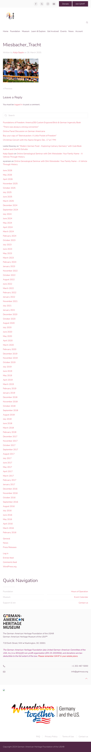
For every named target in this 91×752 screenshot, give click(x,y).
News (5, 543)
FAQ (38, 736)
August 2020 (9, 323)
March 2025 (8, 201)
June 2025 (7, 196)
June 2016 (7, 515)
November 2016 (10, 493)
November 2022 (10, 270)
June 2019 (7, 371)
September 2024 (10, 209)
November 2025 (10, 183)
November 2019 (10, 358)
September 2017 (10, 449)
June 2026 (7, 170)
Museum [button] (25, 31)
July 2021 (7, 305)
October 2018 (9, 406)
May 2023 (7, 253)
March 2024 (8, 231)
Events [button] (63, 31)
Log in (5, 553)
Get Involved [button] (53, 31)
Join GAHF (80, 3)
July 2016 (7, 510)
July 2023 (7, 244)
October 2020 (9, 318)
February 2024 (9, 235)
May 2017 (7, 467)
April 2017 (8, 471)
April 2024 (8, 227)
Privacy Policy (51, 736)
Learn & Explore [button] (38, 31)
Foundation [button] (15, 31)
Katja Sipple (18, 52)
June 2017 (7, 462)
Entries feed (8, 557)
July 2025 (7, 192)
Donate (65, 3)
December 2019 (10, 353)
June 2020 (7, 331)
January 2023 (9, 266)
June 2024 (7, 218)
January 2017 (9, 484)
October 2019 (9, 362)
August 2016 (9, 506)
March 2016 (8, 528)
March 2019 (8, 384)
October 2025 (9, 188)
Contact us (83, 602)
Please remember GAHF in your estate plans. (58, 656)
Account (79, 31)
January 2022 (9, 297)
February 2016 (9, 532)
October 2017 (9, 445)
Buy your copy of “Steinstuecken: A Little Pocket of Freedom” (30, 135)
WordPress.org (9, 566)
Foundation (8, 591)
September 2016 (10, 502)
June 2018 (7, 423)
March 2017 (8, 475)
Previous (8, 88)
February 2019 (9, 388)
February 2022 (9, 292)
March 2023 (8, 257)
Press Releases (9, 547)
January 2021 (9, 310)
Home (5, 31)
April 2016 (8, 523)
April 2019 (8, 379)
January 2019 (9, 392)
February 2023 (9, 262)
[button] (87, 22)
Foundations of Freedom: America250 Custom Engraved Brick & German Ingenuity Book (42, 122)
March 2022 (8, 288)
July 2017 (7, 458)
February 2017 (9, 480)
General (6, 538)
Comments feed (10, 562)
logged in (18, 104)
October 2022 (9, 275)
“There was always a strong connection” (21, 127)
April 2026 (8, 179)
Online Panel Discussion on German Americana (24, 131)
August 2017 (9, 454)
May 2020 (7, 336)
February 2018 (9, 432)
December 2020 (10, 314)
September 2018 (10, 410)
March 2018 (8, 427)
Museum (6, 597)
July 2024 (7, 214)
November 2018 (10, 401)
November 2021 (10, 301)
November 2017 (10, 441)
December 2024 (10, 205)
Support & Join (9, 602)
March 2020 (8, 345)
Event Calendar (81, 597)
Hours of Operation (79, 591)
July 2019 (7, 366)
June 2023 (7, 249)
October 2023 (9, 240)
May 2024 (7, 222)
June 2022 (7, 284)
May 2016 (7, 519)
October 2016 (9, 497)
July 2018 (7, 419)
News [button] (71, 31)
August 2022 (9, 279)
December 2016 (10, 488)
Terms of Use (68, 736)
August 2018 (9, 414)
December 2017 (10, 436)
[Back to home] (11, 16)
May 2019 (7, 375)
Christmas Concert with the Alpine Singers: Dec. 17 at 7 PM (29, 140)
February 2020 (9, 349)
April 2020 (8, 340)
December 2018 (10, 397)
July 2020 (7, 327)
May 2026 (7, 174)
